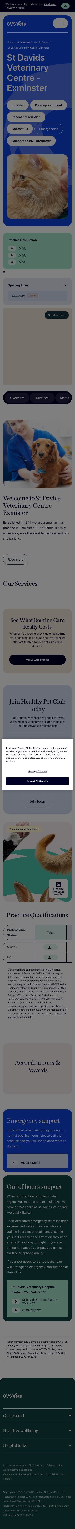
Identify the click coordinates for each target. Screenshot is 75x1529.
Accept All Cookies (37, 781)
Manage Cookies (37, 771)
